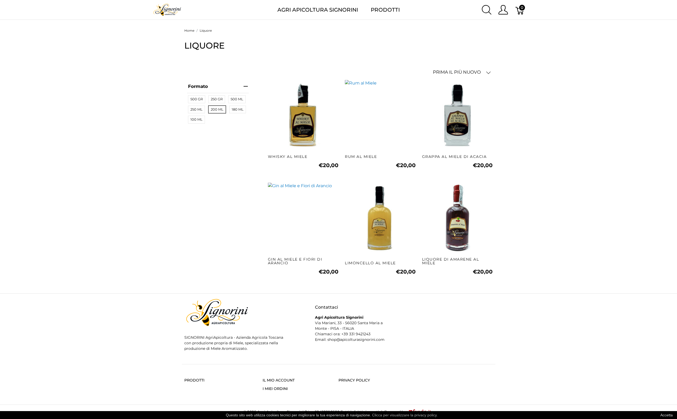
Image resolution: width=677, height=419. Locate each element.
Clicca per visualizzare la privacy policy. (405, 415)
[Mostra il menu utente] (503, 10)
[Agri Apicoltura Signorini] (167, 9)
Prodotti (385, 10)
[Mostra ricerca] (486, 10)
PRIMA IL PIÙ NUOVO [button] (457, 72)
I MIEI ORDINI (275, 388)
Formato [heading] (198, 86)
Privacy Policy (354, 380)
